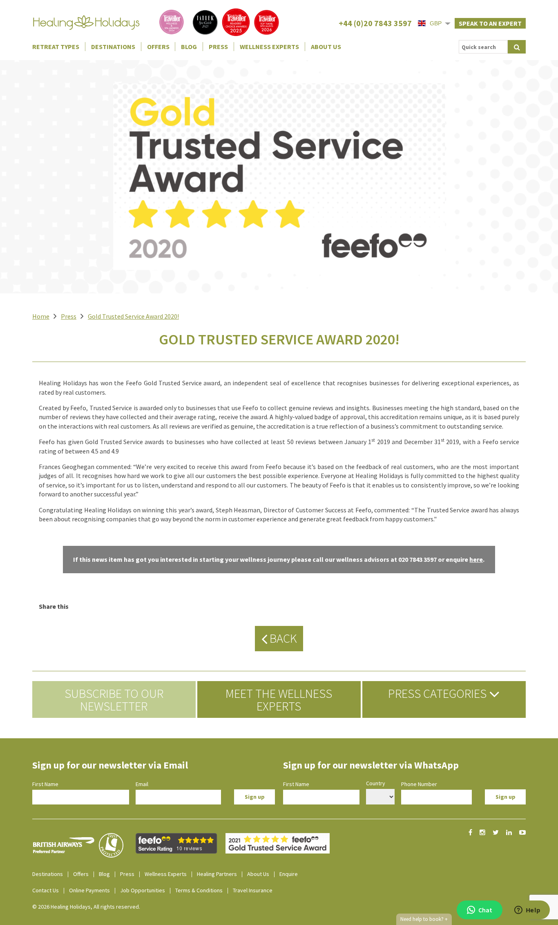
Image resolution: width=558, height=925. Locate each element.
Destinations (113, 46)
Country (375, 783)
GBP (436, 23)
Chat (485, 910)
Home (40, 316)
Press (218, 46)
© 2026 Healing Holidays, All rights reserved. (86, 906)
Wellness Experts (269, 46)
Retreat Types (55, 46)
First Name (45, 784)
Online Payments (89, 890)
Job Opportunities (142, 890)
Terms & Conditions (199, 890)
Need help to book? (424, 919)
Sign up (255, 796)
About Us (326, 46)
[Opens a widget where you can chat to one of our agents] (527, 910)
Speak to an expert (490, 23)
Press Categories (438, 693)
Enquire (288, 874)
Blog (189, 46)
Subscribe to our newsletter (114, 699)
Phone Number (419, 784)
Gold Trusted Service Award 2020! (133, 316)
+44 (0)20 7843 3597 (375, 23)
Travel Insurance (252, 890)
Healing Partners (217, 874)
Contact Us (45, 890)
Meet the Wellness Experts (278, 699)
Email (142, 784)
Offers (158, 46)
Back (282, 638)
